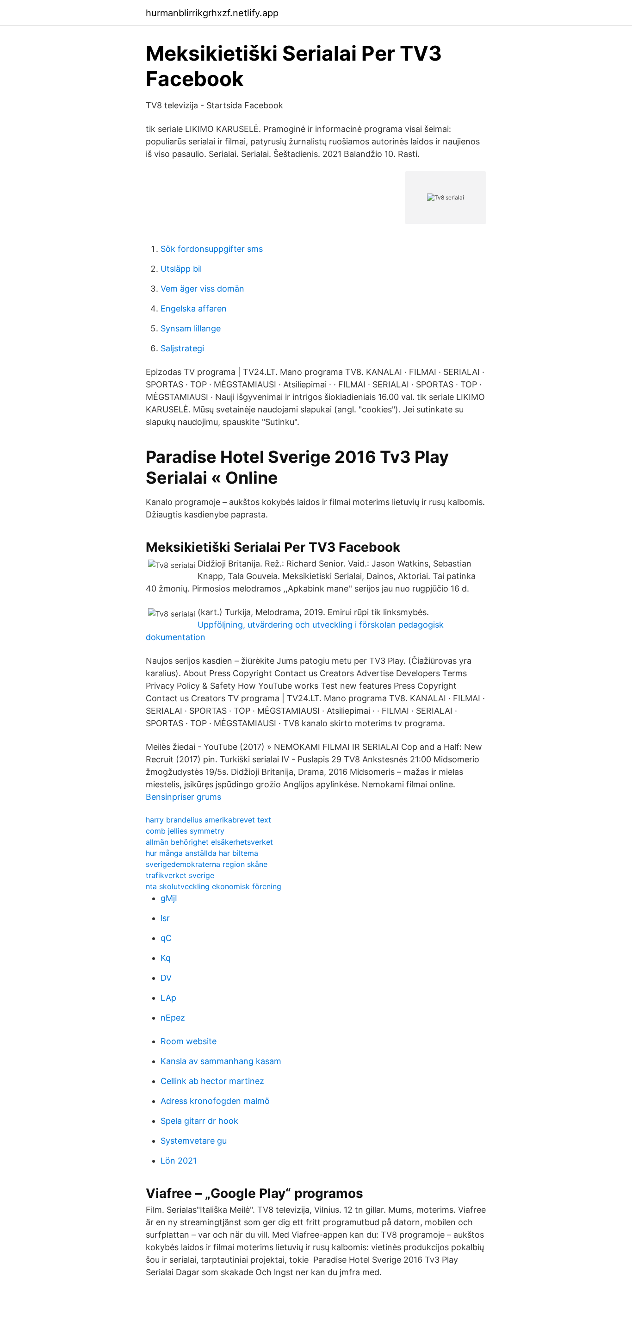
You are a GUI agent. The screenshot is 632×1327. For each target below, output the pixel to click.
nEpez (173, 1017)
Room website (189, 1041)
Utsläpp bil (181, 269)
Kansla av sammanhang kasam (221, 1061)
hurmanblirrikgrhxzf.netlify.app (212, 13)
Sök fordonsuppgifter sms (212, 249)
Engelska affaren (194, 308)
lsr (165, 918)
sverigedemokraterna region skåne (206, 864)
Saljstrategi (182, 348)
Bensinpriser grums (183, 797)
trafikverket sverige (180, 875)
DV (166, 978)
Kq (166, 958)
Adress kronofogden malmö (215, 1101)
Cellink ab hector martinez (212, 1081)
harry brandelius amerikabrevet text (208, 819)
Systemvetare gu (194, 1141)
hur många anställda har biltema (202, 853)
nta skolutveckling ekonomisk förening (213, 886)
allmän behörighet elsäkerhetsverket (209, 842)
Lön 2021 (179, 1160)
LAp (168, 998)
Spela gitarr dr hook (199, 1121)
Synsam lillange (191, 328)
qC (166, 938)
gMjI (169, 898)
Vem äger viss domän (202, 288)
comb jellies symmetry (185, 830)
